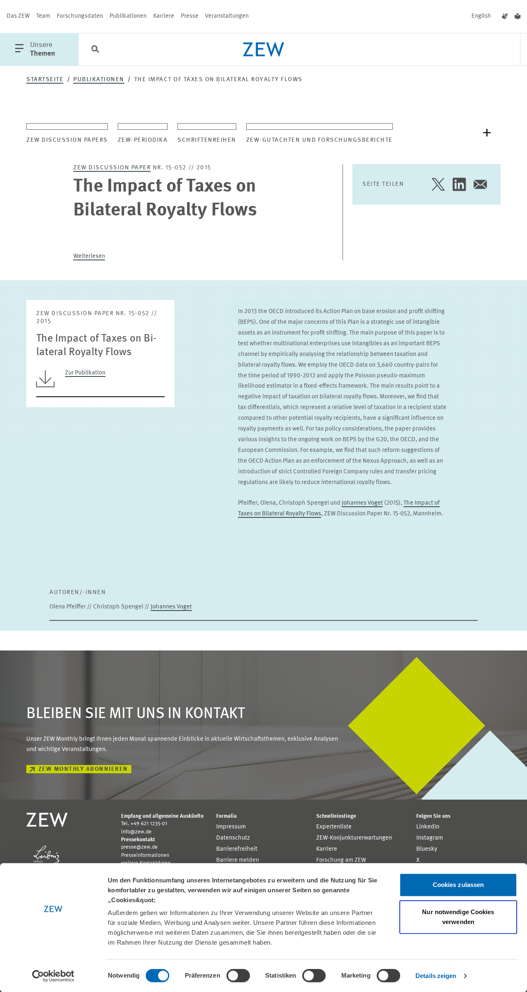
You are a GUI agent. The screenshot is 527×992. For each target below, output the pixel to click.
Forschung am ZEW (341, 860)
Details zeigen (435, 975)
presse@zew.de (139, 847)
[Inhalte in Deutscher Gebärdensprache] (505, 16)
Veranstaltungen (227, 16)
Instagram (429, 838)
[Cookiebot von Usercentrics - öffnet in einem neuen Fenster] (53, 976)
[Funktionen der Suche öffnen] (95, 49)
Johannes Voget (362, 503)
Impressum (231, 827)
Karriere (163, 16)
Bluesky (426, 849)
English (481, 16)
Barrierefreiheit (236, 849)
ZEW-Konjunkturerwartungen (354, 838)
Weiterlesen (89, 256)
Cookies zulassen (458, 884)
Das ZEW (18, 16)
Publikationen (128, 16)
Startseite (44, 80)
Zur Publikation (85, 373)
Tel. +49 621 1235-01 (144, 823)
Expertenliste (334, 827)
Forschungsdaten (80, 16)
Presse (189, 16)
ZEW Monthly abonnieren (83, 769)
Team (43, 16)
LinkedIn (427, 827)
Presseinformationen (145, 855)
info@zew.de (136, 832)
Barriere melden (237, 860)
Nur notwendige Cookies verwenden (458, 916)
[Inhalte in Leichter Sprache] (517, 16)
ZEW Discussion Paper (112, 168)
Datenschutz (233, 838)
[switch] (238, 975)
